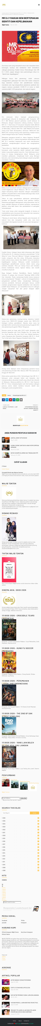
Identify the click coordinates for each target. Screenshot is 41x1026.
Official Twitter (6, 934)
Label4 (4, 895)
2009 (21, 867)
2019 (21, 838)
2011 (21, 861)
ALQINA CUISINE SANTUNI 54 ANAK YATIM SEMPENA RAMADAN (25, 446)
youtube (4, 922)
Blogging (19, 1023)
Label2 (4, 892)
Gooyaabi (31, 1023)
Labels (4, 889)
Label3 (4, 894)
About (4, 899)
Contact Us (26, 1020)
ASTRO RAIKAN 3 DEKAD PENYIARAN (21, 980)
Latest (4, 959)
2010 (21, 864)
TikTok (23, 920)
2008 (21, 870)
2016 (21, 847)
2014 (21, 853)
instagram (24, 922)
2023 (21, 826)
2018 (21, 841)
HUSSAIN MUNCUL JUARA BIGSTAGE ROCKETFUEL (24, 1002)
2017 (21, 844)
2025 (21, 821)
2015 (21, 850)
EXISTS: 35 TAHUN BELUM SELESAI (20, 987)
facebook (4, 920)
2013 (21, 856)
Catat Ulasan (5, 469)
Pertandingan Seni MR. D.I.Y (16, 13)
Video (3, 958)
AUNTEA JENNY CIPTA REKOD (19, 438)
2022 (21, 829)
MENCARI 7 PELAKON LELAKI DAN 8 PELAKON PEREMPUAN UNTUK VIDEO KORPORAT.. (23, 1011)
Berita (9, 395)
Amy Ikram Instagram (27, 932)
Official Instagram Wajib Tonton (10, 932)
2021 (21, 832)
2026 (21, 818)
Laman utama (5, 13)
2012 (21, 859)
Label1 (4, 891)
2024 (21, 824)
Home (3, 887)
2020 (21, 835)
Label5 (4, 897)
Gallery (4, 956)
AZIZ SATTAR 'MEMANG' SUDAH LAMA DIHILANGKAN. (25, 995)
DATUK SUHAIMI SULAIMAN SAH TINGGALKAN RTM (24, 453)
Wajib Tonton (5, 25)
